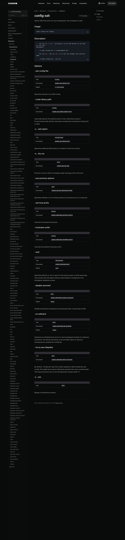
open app (12, 145)
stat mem (12, 341)
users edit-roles (14, 449)
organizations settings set (17, 187)
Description (100, 17)
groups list (12, 103)
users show (13, 456)
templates (12, 381)
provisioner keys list (15, 258)
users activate (14, 442)
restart (12, 273)
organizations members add (17, 162)
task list (12, 366)
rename (12, 268)
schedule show (14, 280)
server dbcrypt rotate (15, 315)
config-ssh (13, 59)
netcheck (12, 127)
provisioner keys (14, 251)
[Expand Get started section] (26, 22)
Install (9, 25)
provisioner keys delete (16, 256)
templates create (14, 386)
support (12, 354)
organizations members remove (16, 172)
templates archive (14, 383)
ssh (11, 329)
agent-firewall (13, 52)
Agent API (11, 466)
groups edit (13, 100)
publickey (12, 266)
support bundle (14, 356)
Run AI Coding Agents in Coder (15, 34)
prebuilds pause (14, 236)
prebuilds (12, 234)
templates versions (15, 408)
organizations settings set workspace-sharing (17, 203)
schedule (12, 276)
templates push (14, 405)
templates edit (13, 391)
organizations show (15, 226)
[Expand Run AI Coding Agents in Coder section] (26, 35)
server (12, 303)
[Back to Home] (12, 3)
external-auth (13, 69)
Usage (98, 14)
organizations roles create (17, 178)
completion (13, 57)
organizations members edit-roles (17, 165)
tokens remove (14, 429)
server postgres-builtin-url (17, 322)
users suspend (14, 459)
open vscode (13, 147)
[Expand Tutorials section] (26, 38)
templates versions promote (17, 415)
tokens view (13, 432)
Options (99, 19)
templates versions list (16, 413)
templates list (13, 395)
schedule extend (14, 278)
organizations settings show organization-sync (17, 214)
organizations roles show (16, 180)
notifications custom (15, 132)
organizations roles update (17, 183)
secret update (13, 293)
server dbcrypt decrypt (16, 310)
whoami (12, 464)
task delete (13, 363)
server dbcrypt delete (15, 312)
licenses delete (14, 110)
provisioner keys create (16, 253)
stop (11, 351)
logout (11, 122)
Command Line (13, 47)
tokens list (12, 427)
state (11, 344)
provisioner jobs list (15, 249)
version (12, 461)
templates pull (13, 403)
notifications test (14, 140)
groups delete (13, 98)
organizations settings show (17, 207)
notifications (13, 130)
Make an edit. (59, 403)
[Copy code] (87, 32)
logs (11, 125)
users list (12, 451)
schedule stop (14, 285)
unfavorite (12, 434)
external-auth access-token (17, 71)
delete (11, 64)
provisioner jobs (14, 244)
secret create (13, 290)
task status (13, 378)
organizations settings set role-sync (17, 199)
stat (11, 334)
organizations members (16, 159)
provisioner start (14, 263)
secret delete (13, 300)
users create (13, 444)
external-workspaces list (16, 83)
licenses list (13, 113)
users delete (13, 446)
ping (11, 229)
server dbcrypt (14, 308)
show (11, 324)
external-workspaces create (17, 81)
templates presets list (15, 400)
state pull (12, 346)
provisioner (13, 241)
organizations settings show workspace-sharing (17, 223)
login (11, 117)
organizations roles (15, 175)
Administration (12, 31)
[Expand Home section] (26, 19)
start (11, 332)
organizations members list (17, 168)
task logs (12, 368)
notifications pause (15, 135)
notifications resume (15, 137)
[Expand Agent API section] (26, 467)
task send (12, 376)
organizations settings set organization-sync (17, 195)
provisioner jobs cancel (16, 246)
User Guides (11, 28)
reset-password (14, 271)
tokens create (13, 424)
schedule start (14, 283)
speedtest (12, 327)
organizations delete (15, 154)
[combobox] (18, 11)
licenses (12, 105)
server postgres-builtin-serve (16, 318)
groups (12, 93)
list (11, 115)
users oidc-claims (14, 454)
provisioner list (14, 261)
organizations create (15, 152)
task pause (13, 371)
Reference (11, 41)
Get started (11, 22)
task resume (13, 373)
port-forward (13, 231)
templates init (13, 393)
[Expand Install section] (26, 25)
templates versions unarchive (15, 418)
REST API (11, 44)
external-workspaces (15, 74)
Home (10, 19)
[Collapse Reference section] (26, 41)
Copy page (84, 15)
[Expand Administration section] (26, 31)
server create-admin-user (17, 305)
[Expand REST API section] (26, 44)
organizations (13, 149)
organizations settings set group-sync (17, 191)
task (11, 359)
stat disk (12, 339)
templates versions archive (17, 410)
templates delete (14, 388)
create (12, 62)
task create (13, 361)
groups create (14, 95)
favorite (12, 85)
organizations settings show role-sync (17, 219)
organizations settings (16, 185)
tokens (12, 422)
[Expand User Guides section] (26, 28)
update (12, 437)
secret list (12, 298)
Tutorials (10, 38)
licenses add (13, 108)
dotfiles (12, 66)
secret (12, 288)
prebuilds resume (14, 239)
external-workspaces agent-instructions (17, 77)
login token (13, 120)
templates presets (14, 398)
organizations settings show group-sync (17, 210)
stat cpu (12, 336)
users (11, 439)
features (12, 88)
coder (11, 54)
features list (13, 90)
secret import (13, 295)
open (11, 142)
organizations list (14, 157)
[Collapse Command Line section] (26, 47)
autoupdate (13, 49)
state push (13, 349)
